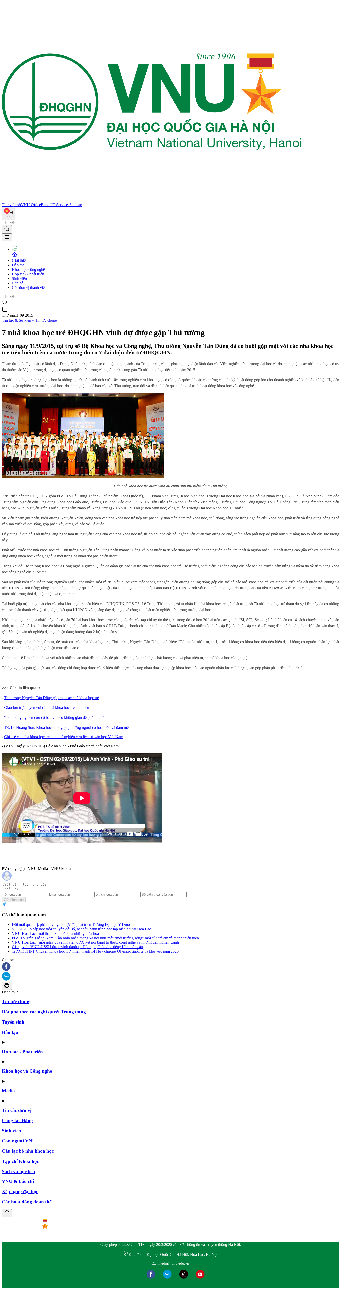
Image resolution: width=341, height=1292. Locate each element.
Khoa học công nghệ (28, 269)
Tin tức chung (46, 320)
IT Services (60, 205)
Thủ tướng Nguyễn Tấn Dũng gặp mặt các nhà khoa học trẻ (51, 698)
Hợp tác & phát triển (28, 274)
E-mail (46, 205)
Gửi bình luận (14, 900)
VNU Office (31, 205)
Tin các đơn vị (16, 1110)
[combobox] (8, 213)
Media (8, 1090)
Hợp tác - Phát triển (22, 1051)
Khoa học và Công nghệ (27, 1071)
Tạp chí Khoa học (20, 1161)
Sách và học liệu (18, 1171)
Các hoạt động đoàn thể (26, 1201)
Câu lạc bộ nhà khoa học (28, 1151)
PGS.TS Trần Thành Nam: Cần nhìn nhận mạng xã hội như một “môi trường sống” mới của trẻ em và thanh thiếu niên (105, 938)
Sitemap (75, 205)
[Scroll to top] (7, 1213)
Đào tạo (18, 265)
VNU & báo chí (18, 1181)
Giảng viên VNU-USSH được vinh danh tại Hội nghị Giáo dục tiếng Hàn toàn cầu (77, 947)
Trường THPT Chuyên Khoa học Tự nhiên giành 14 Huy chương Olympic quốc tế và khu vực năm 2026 (95, 951)
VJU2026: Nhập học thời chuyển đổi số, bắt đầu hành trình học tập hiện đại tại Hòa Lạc (81, 929)
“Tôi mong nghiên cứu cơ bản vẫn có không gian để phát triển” (54, 717)
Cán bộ (17, 283)
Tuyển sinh (13, 1022)
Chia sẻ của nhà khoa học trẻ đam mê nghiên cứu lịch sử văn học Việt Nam (63, 737)
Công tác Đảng (17, 1120)
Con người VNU (19, 1140)
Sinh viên (19, 278)
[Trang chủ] (152, 200)
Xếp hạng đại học (20, 1191)
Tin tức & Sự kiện (17, 320)
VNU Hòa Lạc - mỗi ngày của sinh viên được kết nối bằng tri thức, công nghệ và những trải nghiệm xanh (95, 942)
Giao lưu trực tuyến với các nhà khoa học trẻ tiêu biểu (46, 707)
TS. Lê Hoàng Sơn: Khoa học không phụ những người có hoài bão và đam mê (66, 727)
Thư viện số (11, 205)
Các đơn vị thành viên (29, 287)
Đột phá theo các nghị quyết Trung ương (44, 1011)
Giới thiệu (20, 260)
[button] (170, 967)
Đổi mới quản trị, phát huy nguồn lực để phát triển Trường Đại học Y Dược (71, 924)
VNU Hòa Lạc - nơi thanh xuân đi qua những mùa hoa (55, 933)
